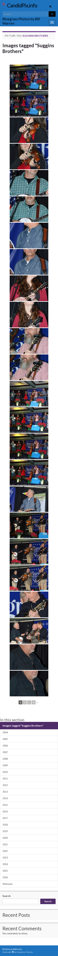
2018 (5, 824)
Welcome (7, 884)
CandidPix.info (22, 5)
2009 (5, 765)
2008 (5, 758)
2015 (5, 805)
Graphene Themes (25, 952)
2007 (5, 752)
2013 (5, 791)
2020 (5, 837)
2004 (5, 732)
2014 (5, 798)
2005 (5, 739)
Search (6, 895)
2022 (5, 851)
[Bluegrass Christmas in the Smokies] (29, 77)
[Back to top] (51, 949)
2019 (5, 831)
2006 (5, 745)
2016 (5, 811)
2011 (5, 778)
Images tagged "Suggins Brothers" (28, 48)
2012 (5, 785)
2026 (5, 877)
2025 (5, 870)
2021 (5, 844)
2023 (5, 857)
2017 (5, 818)
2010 (5, 772)
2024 (5, 864)
